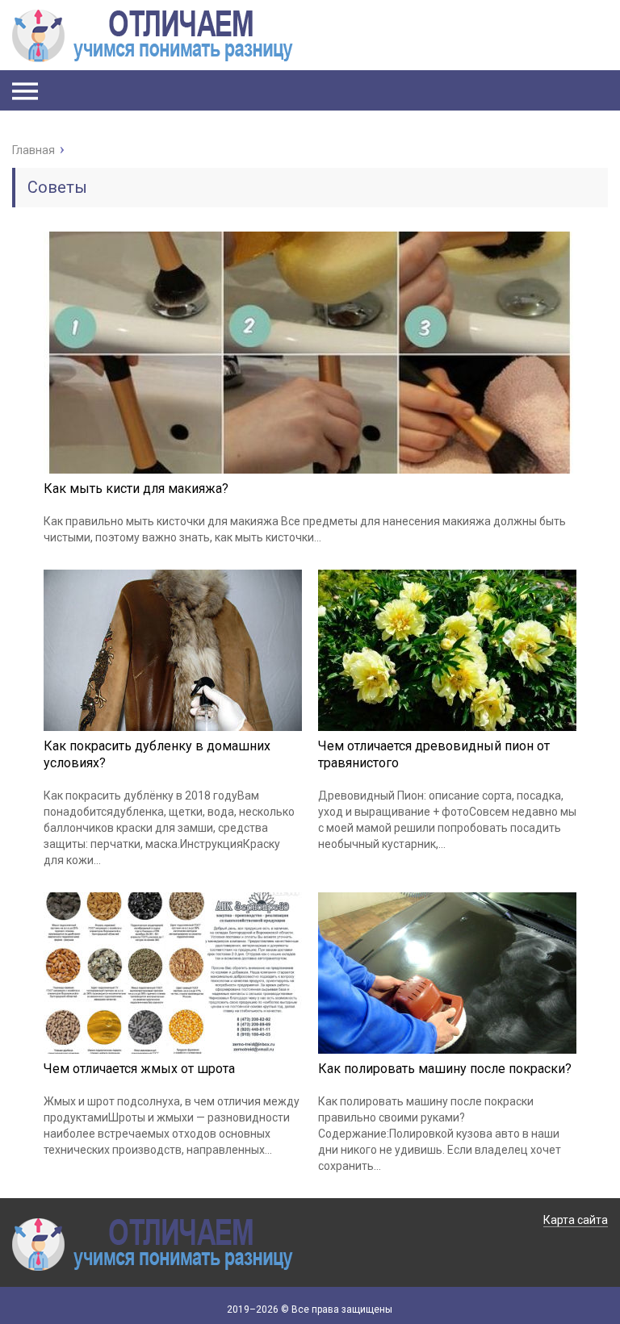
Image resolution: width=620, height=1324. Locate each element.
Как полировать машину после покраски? (445, 1068)
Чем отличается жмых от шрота (139, 1068)
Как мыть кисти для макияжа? (136, 488)
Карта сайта (575, 1219)
